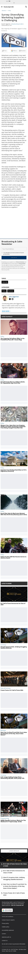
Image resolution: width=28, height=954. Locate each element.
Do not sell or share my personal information (13, 944)
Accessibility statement (8, 930)
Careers (4, 933)
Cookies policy (5, 927)
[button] (2, 6)
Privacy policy (5, 923)
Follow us (15, 50)
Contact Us (4, 940)
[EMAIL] (13, 299)
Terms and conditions (7, 916)
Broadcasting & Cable (17, 24)
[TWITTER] (10, 299)
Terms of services (20, 262)
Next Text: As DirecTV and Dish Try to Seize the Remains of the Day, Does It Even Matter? (15, 886)
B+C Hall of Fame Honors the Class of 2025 (15, 865)
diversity (4, 282)
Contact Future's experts (8, 920)
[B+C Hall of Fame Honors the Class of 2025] (14, 860)
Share (5, 50)
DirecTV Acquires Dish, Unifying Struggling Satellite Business (14, 878)
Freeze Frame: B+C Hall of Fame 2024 (14, 894)
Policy (9, 10)
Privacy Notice (22, 263)
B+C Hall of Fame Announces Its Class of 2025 (14, 872)
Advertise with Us (6, 937)
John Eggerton (6, 24)
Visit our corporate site (17, 905)
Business (4, 10)
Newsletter (23, 50)
